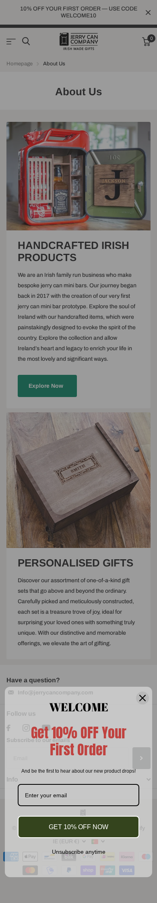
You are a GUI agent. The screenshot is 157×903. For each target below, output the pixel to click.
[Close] (142, 698)
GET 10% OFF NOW (78, 827)
